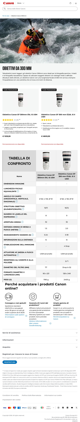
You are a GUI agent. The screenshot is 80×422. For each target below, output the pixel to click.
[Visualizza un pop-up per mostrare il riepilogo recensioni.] (20, 120)
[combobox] (40, 9)
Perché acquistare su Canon (61, 318)
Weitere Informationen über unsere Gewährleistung (38, 323)
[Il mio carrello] (70, 3)
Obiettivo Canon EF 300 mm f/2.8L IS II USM (58, 116)
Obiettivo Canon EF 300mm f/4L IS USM (19, 115)
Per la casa (5, 16)
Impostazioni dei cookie (11, 400)
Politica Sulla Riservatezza (31, 395)
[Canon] (8, 3)
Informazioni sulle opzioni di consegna (14, 316)
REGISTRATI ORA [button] (9, 362)
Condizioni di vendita (10, 395)
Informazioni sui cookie (53, 395)
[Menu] (76, 3)
